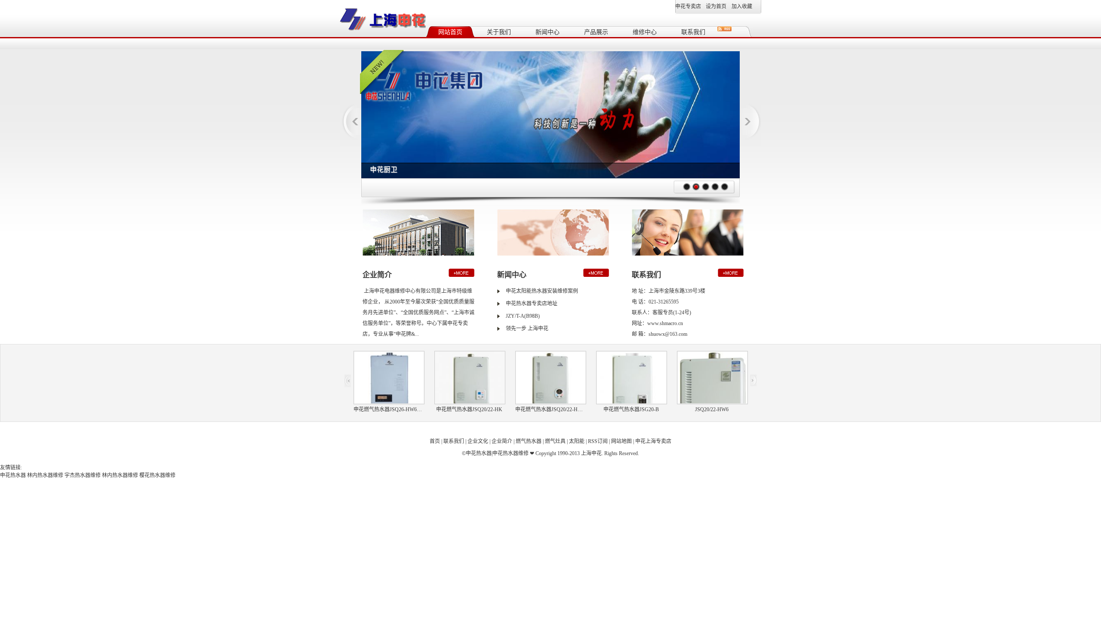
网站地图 (621, 441)
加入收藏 (742, 6)
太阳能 (576, 441)
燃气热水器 (528, 441)
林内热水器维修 (45, 475)
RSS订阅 (598, 441)
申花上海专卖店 (653, 441)
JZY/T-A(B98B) (523, 316)
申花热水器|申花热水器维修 (497, 453)
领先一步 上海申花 (527, 329)
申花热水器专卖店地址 (531, 304)
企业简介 (502, 441)
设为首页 (716, 6)
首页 (435, 441)
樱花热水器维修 (157, 475)
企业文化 (477, 441)
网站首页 (450, 32)
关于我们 (499, 32)
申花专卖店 (688, 6)
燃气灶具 (555, 441)
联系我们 (693, 32)
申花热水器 (13, 475)
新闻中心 (547, 32)
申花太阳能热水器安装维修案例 (542, 291)
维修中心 (645, 32)
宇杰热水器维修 (83, 475)
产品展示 (596, 32)
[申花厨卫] (550, 54)
